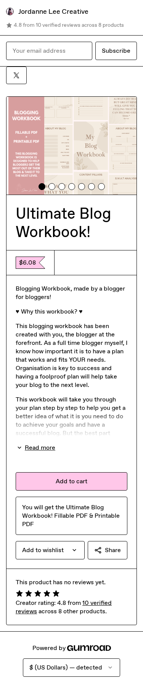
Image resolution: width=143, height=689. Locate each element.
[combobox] (50, 550)
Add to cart (71, 481)
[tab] (42, 186)
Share (113, 550)
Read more (40, 447)
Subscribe (116, 50)
